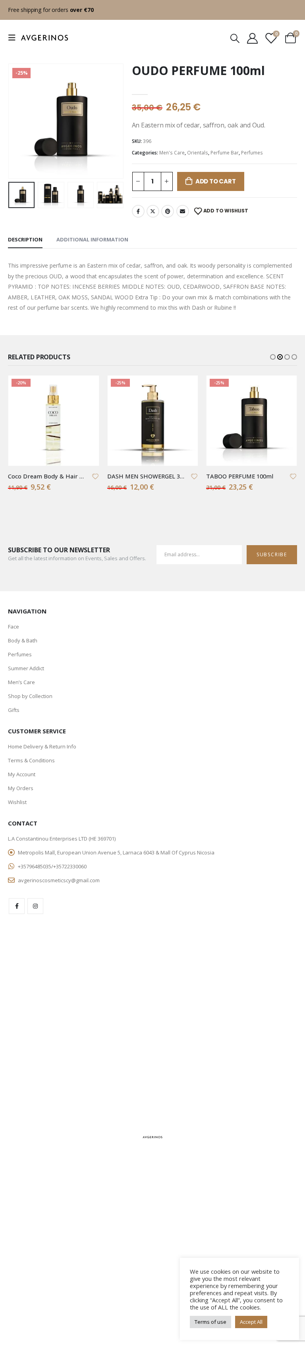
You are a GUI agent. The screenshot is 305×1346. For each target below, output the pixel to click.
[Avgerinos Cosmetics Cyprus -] (44, 38)
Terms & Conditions (31, 760)
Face (13, 626)
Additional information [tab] (92, 239)
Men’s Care (21, 682)
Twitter (153, 211)
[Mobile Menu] (14, 37)
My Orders (20, 788)
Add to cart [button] (86, 389)
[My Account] (252, 38)
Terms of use (210, 1321)
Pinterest (167, 211)
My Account (21, 774)
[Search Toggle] (234, 38)
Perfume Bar (224, 152)
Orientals (197, 152)
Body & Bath (22, 640)
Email (182, 211)
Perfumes (252, 152)
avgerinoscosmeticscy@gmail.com (59, 880)
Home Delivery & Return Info (42, 746)
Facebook (138, 211)
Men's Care (172, 152)
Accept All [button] (251, 1321)
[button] (18, 121)
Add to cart (215, 181)
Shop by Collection (30, 696)
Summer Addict (26, 668)
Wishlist (17, 802)
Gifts (13, 709)
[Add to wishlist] (95, 476)
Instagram (35, 906)
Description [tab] (25, 239)
